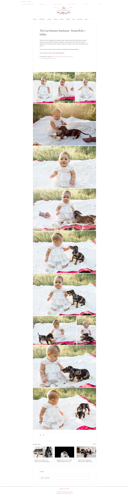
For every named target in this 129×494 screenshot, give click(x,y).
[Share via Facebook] (40, 435)
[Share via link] (43, 435)
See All (94, 444)
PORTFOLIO (42, 19)
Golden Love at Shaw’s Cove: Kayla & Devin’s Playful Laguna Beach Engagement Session (42, 460)
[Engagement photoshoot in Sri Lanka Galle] (64, 452)
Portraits (62, 19)
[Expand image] (43, 87)
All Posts (35, 19)
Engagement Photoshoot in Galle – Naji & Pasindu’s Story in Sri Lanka (64, 460)
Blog (73, 19)
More (86, 19)
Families (68, 19)
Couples (49, 19)
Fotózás (55, 19)
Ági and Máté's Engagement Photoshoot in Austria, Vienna (85, 460)
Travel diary (79, 19)
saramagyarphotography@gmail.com (64, 493)
